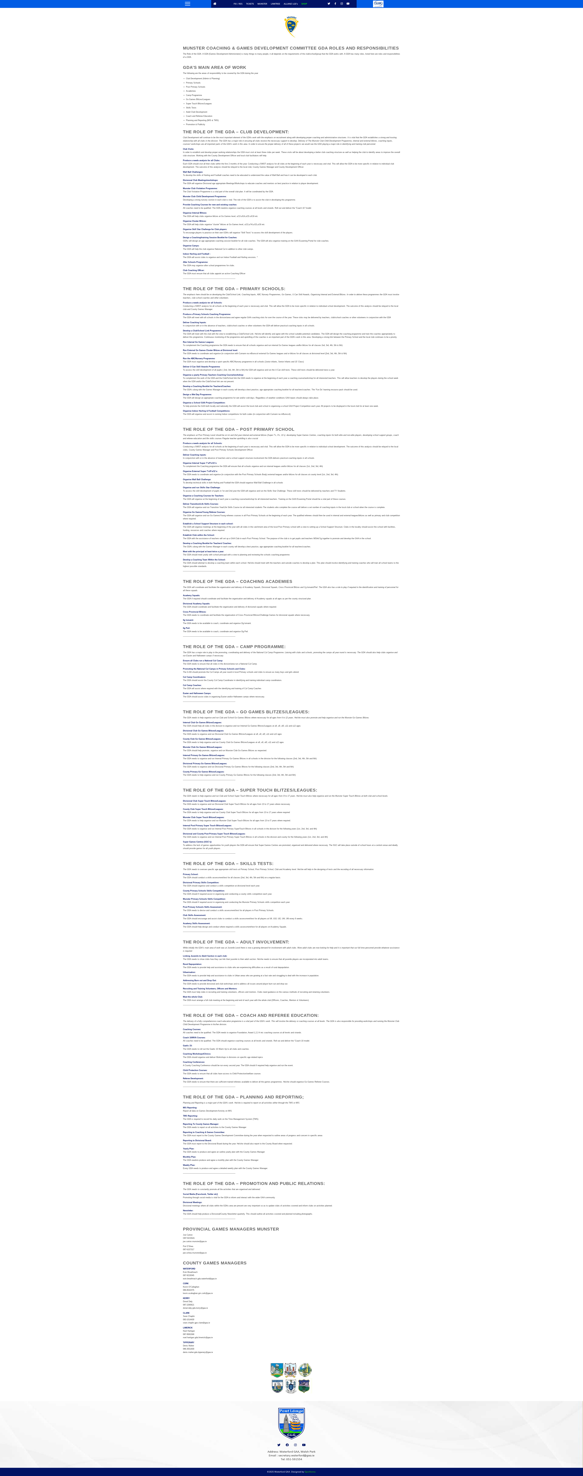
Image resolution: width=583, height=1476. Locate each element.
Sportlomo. (310, 1471)
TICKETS (250, 3)
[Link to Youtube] (348, 3)
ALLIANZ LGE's (291, 3)
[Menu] (186, 4)
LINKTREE (275, 3)
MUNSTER (262, 3)
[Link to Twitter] (329, 3)
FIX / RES (238, 3)
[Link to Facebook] (335, 3)
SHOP (304, 3)
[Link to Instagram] (341, 3)
